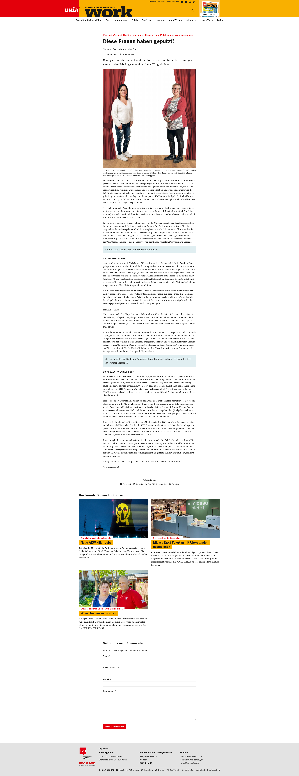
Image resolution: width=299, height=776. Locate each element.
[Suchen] (192, 10)
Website (107, 679)
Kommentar (109, 691)
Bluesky (136, 770)
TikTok (161, 770)
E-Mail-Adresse (111, 668)
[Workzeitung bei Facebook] (182, 1)
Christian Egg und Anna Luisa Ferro (120, 49)
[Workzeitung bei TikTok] (194, 1)
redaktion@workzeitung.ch (191, 759)
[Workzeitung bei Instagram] (190, 1)
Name (106, 656)
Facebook (123, 770)
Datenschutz (214, 770)
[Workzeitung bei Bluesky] (186, 1)
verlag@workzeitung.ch (190, 763)
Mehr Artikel (128, 54)
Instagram (148, 770)
